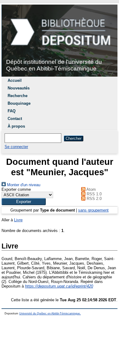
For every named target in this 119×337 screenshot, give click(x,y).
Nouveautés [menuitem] (19, 88)
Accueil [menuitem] (15, 80)
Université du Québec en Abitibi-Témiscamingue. (50, 313)
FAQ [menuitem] (12, 111)
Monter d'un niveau (23, 185)
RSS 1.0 (93, 194)
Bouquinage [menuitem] (19, 103)
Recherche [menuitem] (17, 95)
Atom (90, 189)
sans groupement (93, 210)
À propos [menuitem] (16, 126)
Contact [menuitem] (15, 118)
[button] (24, 201)
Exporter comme (16, 189)
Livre (18, 220)
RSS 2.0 (93, 198)
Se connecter (16, 146)
